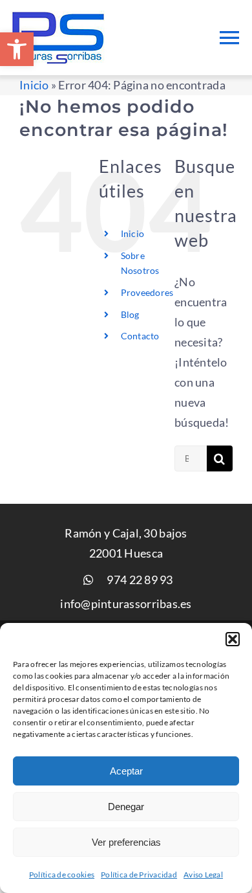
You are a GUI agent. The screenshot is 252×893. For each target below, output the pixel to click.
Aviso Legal (203, 874)
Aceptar (126, 770)
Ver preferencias (126, 842)
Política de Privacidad (139, 874)
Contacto (140, 335)
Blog (130, 314)
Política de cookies (61, 874)
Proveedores (147, 292)
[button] (17, 49)
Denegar (126, 806)
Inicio (34, 85)
